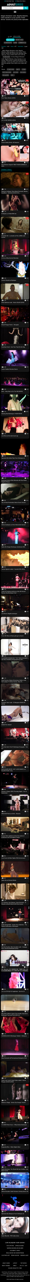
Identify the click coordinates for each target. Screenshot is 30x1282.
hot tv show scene (7, 72)
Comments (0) (22, 42)
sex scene (15, 72)
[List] (15, 12)
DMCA (14, 1265)
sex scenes (23, 72)
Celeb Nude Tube (10, 1)
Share (15, 42)
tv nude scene (6, 56)
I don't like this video (11, 37)
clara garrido (6, 75)
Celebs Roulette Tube (15, 1268)
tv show (24, 69)
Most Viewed (6, 1265)
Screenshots (8, 42)
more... (12, 75)
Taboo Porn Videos (21, 1)
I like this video (9, 37)
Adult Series (12, 1279)
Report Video (19, 39)
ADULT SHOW (6, 1263)
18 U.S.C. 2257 (23, 1265)
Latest (15, 1263)
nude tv (18, 69)
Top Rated (23, 1263)
